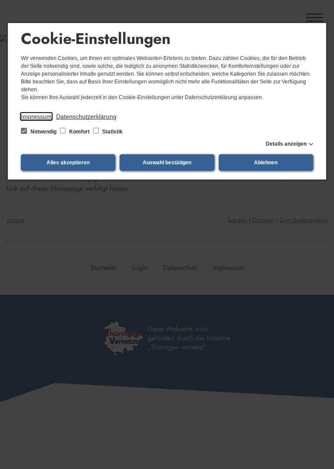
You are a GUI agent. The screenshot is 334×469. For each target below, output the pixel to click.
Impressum (36, 116)
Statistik (112, 132)
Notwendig (43, 132)
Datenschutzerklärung (86, 116)
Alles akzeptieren (68, 163)
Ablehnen (265, 163)
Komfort (79, 132)
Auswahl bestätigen (167, 163)
